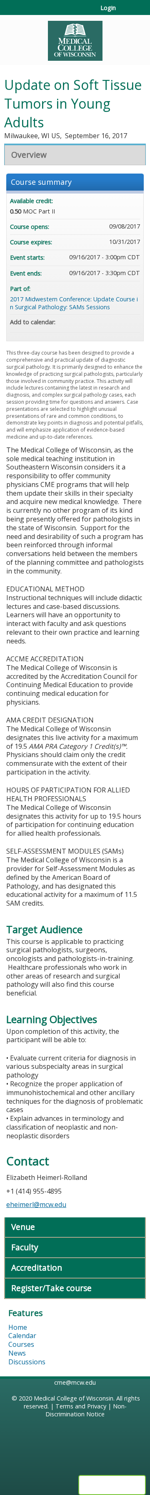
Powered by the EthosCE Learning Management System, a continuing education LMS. (112, 1485)
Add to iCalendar (122, 322)
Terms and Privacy (80, 1406)
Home (17, 1327)
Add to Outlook (133, 322)
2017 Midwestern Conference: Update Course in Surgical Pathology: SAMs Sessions (74, 303)
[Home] (75, 38)
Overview (29, 154)
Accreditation (36, 1267)
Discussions (26, 1361)
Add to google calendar (101, 322)
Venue (23, 1226)
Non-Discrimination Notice (86, 1410)
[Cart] (125, 12)
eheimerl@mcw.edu (36, 1204)
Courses (21, 1344)
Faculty (24, 1247)
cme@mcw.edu (75, 1382)
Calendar (22, 1335)
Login (108, 8)
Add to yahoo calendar (112, 322)
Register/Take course (51, 1288)
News (17, 1353)
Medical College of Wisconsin (73, 1398)
